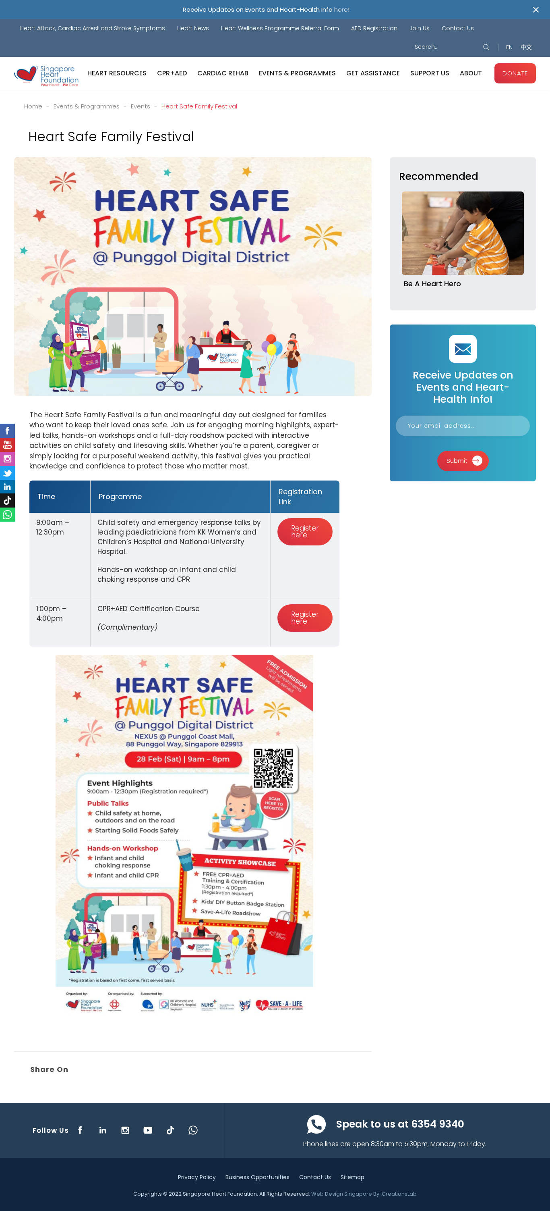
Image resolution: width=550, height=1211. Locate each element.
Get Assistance (373, 73)
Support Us (429, 73)
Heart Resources (117, 73)
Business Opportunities (257, 1177)
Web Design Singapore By (364, 1194)
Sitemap (352, 1177)
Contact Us (315, 1177)
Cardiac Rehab (222, 73)
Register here (305, 531)
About (471, 73)
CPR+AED (172, 73)
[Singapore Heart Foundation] (46, 76)
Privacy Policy (197, 1177)
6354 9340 (437, 1124)
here (341, 9)
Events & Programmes (297, 73)
